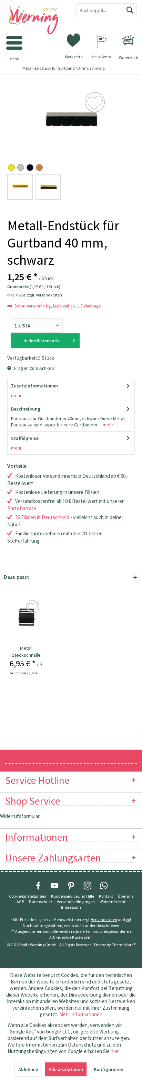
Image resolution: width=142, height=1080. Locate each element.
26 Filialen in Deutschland (42, 517)
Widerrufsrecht (112, 901)
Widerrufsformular (20, 816)
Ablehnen (28, 1069)
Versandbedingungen (76, 901)
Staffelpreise (25, 438)
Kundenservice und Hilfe (72, 896)
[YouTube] (54, 885)
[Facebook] (38, 885)
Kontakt (106, 896)
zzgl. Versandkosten (44, 294)
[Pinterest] (71, 885)
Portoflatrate (21, 508)
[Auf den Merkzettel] (33, 607)
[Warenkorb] (128, 40)
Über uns (125, 896)
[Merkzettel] (74, 39)
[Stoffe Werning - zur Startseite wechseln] (35, 20)
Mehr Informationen (80, 1014)
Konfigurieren (108, 1069)
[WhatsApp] (104, 885)
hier (115, 1051)
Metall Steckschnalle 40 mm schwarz (26, 651)
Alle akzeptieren (66, 1069)
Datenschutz (40, 901)
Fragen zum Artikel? (34, 368)
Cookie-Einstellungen (27, 896)
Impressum (71, 907)
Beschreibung (25, 409)
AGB (20, 901)
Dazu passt (16, 577)
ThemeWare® (123, 944)
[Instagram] (87, 885)
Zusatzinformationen (34, 386)
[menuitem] (128, 40)
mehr (16, 395)
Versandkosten (104, 919)
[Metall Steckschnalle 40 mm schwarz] (26, 617)
